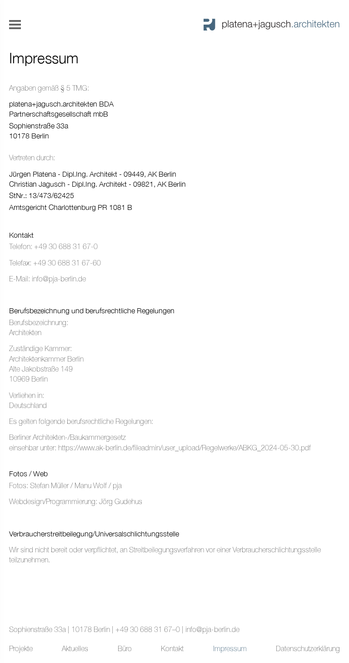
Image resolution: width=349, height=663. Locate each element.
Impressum (230, 648)
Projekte (21, 648)
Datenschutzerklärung (308, 648)
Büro (125, 648)
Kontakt (172, 648)
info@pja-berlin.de (59, 279)
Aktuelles (75, 648)
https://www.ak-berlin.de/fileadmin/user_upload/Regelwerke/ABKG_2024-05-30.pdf (184, 448)
